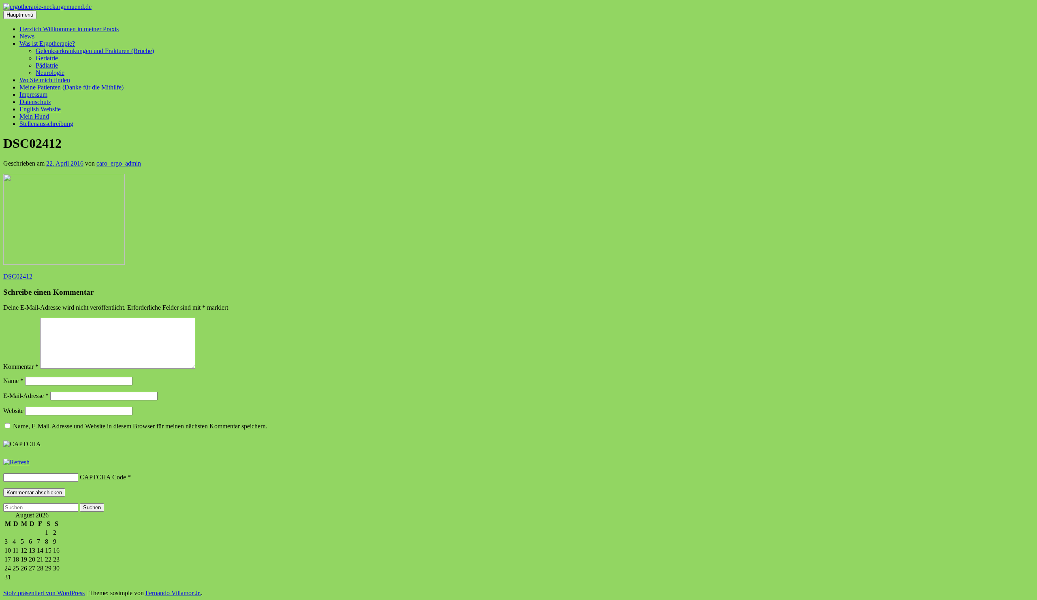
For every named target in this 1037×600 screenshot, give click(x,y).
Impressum (33, 94)
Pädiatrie (47, 65)
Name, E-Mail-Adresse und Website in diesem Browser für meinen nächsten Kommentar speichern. (140, 426)
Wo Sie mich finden (44, 80)
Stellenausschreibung (46, 123)
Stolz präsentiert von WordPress (44, 592)
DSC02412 (17, 276)
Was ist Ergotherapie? (47, 43)
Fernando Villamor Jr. (173, 592)
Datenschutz (35, 101)
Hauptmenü (19, 15)
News (26, 36)
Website (13, 410)
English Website (40, 109)
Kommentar (20, 366)
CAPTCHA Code (103, 477)
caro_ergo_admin (118, 163)
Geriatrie (47, 58)
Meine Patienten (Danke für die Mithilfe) (71, 87)
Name (13, 380)
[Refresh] (16, 462)
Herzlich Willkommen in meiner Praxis (69, 29)
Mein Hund (34, 116)
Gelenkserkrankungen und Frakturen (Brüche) (95, 50)
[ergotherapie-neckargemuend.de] (47, 6)
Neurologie (50, 72)
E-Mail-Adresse (26, 395)
